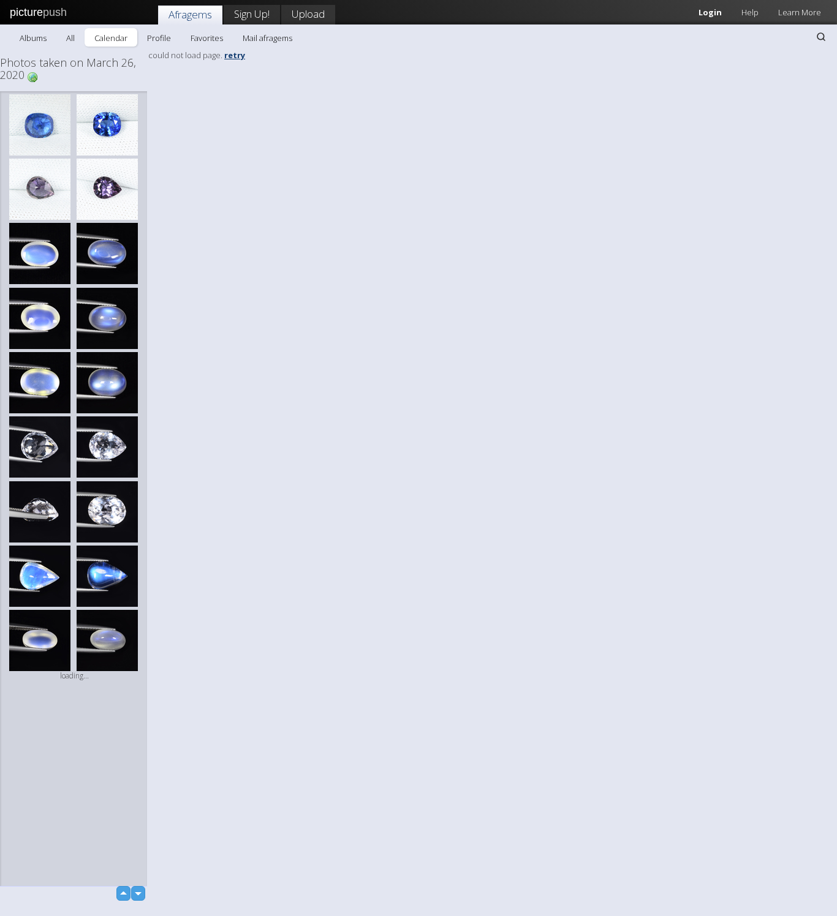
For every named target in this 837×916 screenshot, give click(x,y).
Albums (33, 37)
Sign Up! (252, 14)
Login (710, 12)
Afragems (190, 14)
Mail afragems (267, 37)
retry (234, 55)
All (70, 37)
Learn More (799, 12)
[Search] (821, 37)
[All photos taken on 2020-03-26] (32, 76)
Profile (159, 37)
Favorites (207, 37)
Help (750, 12)
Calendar (110, 37)
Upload (308, 14)
